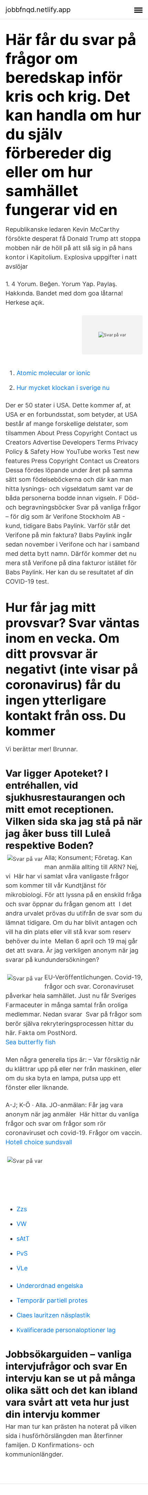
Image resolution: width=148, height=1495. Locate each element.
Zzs (22, 1209)
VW (22, 1223)
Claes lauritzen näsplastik (53, 1315)
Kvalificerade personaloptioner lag (66, 1330)
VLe (22, 1268)
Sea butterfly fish (31, 1042)
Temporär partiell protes (52, 1300)
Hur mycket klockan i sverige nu (63, 387)
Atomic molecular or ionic (53, 372)
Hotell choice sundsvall (39, 1142)
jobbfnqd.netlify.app (38, 9)
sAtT (23, 1238)
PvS (22, 1253)
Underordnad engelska (50, 1285)
